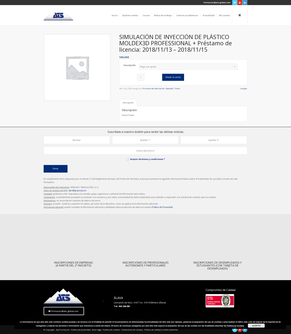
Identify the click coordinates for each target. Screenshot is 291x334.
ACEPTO (256, 325)
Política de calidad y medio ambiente (161, 329)
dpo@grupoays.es (77, 190)
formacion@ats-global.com (217, 2)
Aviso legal (96, 329)
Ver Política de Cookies (234, 325)
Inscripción (130, 65)
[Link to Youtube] (239, 2)
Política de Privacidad (162, 207)
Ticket (177, 88)
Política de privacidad (80, 329)
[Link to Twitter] (234, 2)
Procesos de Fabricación (154, 88)
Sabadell (169, 88)
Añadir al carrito (173, 77)
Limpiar (243, 88)
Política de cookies (111, 329)
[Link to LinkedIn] (244, 2)
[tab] (128, 102)
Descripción (128, 102)
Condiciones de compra (132, 329)
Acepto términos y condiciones (146, 159)
